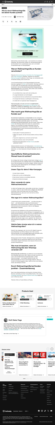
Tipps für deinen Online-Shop (30, 275)
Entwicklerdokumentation (25, 386)
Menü (3, 4)
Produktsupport (11, 386)
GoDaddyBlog (5, 395)
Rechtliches (4, 397)
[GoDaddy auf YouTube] (51, 411)
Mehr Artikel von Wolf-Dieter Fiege (10, 333)
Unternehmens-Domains (24, 390)
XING (40, 328)
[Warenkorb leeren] (52, 1)
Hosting (48, 398)
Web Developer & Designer (8, 355)
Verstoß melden (11, 388)
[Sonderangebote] (45, 2)
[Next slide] (52, 349)
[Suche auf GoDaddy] (52, 5)
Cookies (51, 416)
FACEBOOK (11, 329)
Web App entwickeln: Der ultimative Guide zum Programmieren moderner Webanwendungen (10, 364)
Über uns (4, 387)
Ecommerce (36, 356)
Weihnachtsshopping (21, 75)
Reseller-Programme (33, 389)
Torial (17, 329)
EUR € (26, 411)
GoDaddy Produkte (7, 299)
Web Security (49, 400)
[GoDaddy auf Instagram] (42, 411)
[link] (7, 21)
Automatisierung (38, 146)
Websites (48, 392)
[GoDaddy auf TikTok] (45, 411)
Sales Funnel (31, 141)
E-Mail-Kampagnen (17, 76)
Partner (31, 391)
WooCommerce (22, 356)
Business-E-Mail (49, 394)
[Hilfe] (47, 2)
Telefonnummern (49, 404)
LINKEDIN (6, 329)
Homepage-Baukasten (16, 275)
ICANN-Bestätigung (24, 388)
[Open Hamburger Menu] (2, 1)
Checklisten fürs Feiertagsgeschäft (34, 75)
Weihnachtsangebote (16, 78)
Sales (24, 84)
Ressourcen (10, 390)
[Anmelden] (50, 2)
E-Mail (12, 123)
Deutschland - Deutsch (17, 411)
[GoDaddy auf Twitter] (48, 411)
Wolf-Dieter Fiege (20, 16)
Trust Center (5, 399)
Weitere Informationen (9, 372)
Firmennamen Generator (24, 392)
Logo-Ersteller (49, 402)
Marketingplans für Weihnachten (30, 105)
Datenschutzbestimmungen (44, 416)
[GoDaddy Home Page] (7, 411)
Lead (40, 160)
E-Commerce (50, 319)
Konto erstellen (42, 392)
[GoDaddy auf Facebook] (39, 411)
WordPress (48, 396)
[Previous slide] (48, 349)
